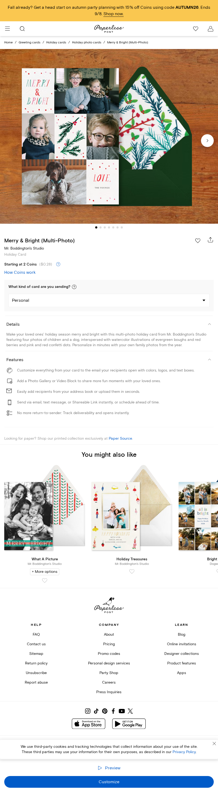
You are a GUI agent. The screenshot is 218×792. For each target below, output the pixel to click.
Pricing (109, 644)
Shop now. (113, 14)
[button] (74, 286)
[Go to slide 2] (100, 227)
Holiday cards (56, 42)
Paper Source (120, 438)
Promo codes (109, 653)
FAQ (36, 634)
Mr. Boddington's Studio (24, 248)
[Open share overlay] (210, 239)
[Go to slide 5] (113, 227)
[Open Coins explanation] (58, 264)
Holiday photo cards (86, 42)
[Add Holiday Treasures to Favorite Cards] (132, 571)
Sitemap (36, 653)
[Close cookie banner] (214, 743)
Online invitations (181, 644)
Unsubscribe (36, 673)
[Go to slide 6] (117, 227)
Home (8, 42)
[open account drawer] (210, 29)
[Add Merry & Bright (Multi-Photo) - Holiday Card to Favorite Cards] (198, 241)
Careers (109, 682)
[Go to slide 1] (96, 227)
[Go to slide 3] (105, 227)
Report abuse (36, 682)
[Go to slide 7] (122, 227)
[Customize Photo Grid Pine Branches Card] (109, 136)
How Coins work (20, 272)
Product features (181, 663)
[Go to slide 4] (109, 227)
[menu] (7, 29)
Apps (181, 673)
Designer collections (181, 653)
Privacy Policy (184, 752)
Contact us (36, 644)
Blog (181, 634)
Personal (20, 300)
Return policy (36, 663)
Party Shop (108, 673)
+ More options (44, 571)
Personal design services (109, 663)
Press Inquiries (108, 692)
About (109, 634)
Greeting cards (29, 42)
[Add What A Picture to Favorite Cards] (44, 580)
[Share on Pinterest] (105, 711)
